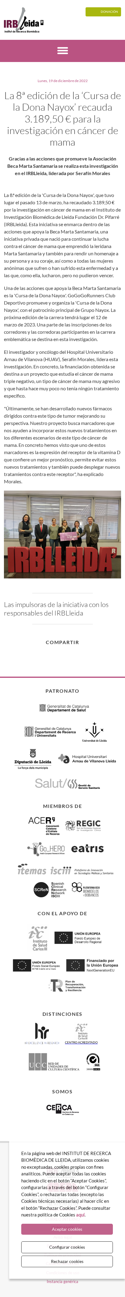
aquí (80, 1214)
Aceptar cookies (67, 1229)
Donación (109, 11)
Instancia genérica (62, 1281)
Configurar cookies (67, 1247)
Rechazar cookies (67, 1261)
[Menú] (62, 51)
